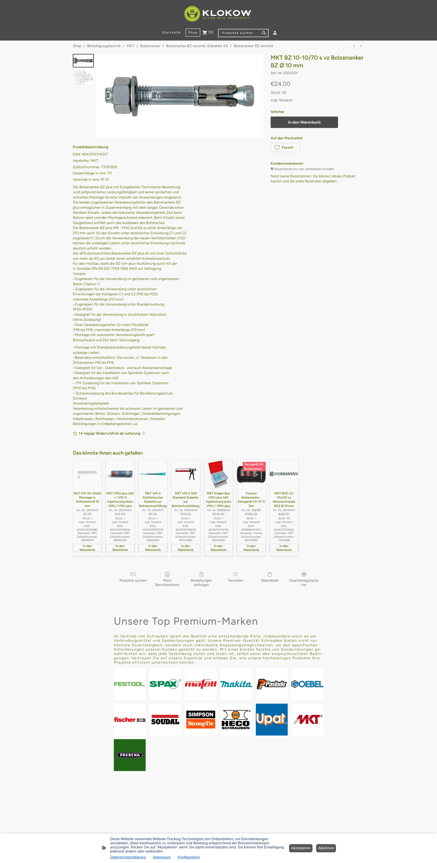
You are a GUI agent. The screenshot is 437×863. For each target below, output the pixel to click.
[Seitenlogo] (218, 14)
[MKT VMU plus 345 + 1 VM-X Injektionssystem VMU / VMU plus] (120, 474)
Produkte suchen (133, 580)
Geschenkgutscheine (304, 582)
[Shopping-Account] (275, 33)
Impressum (162, 857)
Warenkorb (269, 580)
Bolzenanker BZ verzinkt (253, 46)
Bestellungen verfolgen (201, 582)
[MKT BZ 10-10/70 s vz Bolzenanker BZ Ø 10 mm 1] (83, 76)
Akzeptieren (300, 848)
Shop (77, 46)
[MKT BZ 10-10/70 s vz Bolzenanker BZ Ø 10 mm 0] (83, 60)
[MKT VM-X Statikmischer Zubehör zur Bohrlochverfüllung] (153, 474)
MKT (130, 46)
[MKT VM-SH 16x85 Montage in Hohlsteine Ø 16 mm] (87, 474)
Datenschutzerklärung (128, 857)
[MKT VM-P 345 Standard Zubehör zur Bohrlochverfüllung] (185, 474)
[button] (285, 147)
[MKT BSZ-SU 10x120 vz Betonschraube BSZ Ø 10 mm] (284, 474)
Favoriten (235, 580)
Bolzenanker (150, 46)
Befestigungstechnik (104, 46)
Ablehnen (326, 848)
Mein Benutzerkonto (167, 582)
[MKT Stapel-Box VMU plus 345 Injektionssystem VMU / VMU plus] (218, 474)
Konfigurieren (189, 857)
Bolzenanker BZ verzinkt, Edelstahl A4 (197, 46)
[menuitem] (354, 46)
